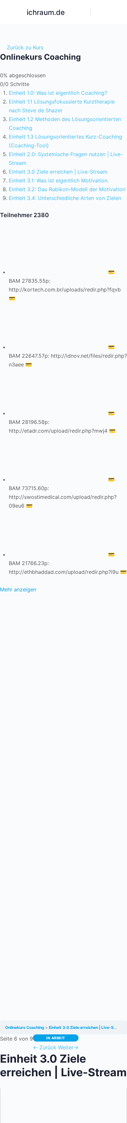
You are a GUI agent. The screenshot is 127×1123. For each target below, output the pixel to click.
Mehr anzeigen (18, 589)
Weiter (68, 1047)
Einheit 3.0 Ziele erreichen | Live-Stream (87, 1027)
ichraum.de (46, 12)
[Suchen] (82, 12)
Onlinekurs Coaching (25, 1027)
